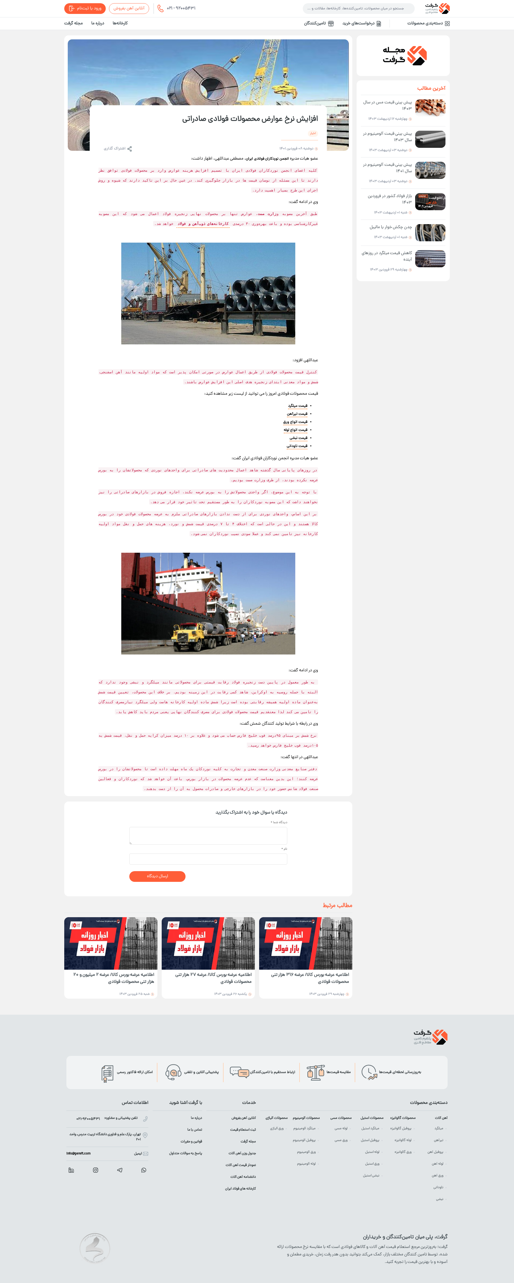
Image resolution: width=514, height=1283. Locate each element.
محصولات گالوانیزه (402, 1118)
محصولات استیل (372, 1118)
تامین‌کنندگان (315, 23)
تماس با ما (194, 1129)
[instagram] (95, 1170)
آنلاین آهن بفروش (129, 8)
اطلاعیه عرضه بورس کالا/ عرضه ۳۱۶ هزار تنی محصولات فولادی (310, 978)
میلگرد (438, 1128)
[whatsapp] (143, 1170)
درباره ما (97, 23)
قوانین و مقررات (191, 1141)
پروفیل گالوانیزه (400, 1128)
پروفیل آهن (435, 1152)
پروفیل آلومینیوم (304, 1140)
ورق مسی (341, 1140)
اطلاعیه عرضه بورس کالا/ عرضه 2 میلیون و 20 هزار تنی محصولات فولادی (113, 978)
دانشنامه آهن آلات (243, 1177)
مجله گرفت (73, 23)
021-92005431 (88, 1119)
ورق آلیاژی (277, 1128)
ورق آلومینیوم (306, 1152)
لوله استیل (372, 1152)
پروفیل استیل (370, 1140)
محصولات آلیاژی (277, 1118)
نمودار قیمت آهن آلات (241, 1165)
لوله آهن (437, 1164)
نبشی (439, 1199)
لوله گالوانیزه (403, 1140)
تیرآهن (438, 1140)
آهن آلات (441, 1118)
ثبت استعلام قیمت (243, 1129)
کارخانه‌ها (120, 23)
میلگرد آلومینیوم (304, 1128)
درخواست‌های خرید (358, 23)
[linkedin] (71, 1170)
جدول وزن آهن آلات (242, 1153)
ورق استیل (372, 1164)
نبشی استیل (371, 1175)
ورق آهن (437, 1175)
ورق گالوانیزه (403, 1152)
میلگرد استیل (370, 1128)
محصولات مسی (341, 1118)
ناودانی (438, 1187)
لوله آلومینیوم (306, 1164)
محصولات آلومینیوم (306, 1118)
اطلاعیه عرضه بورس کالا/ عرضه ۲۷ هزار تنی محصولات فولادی (213, 978)
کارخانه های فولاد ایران (240, 1188)
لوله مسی (341, 1128)
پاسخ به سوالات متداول (185, 1153)
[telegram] (119, 1170)
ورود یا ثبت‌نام (89, 8)
